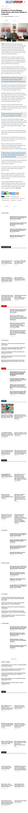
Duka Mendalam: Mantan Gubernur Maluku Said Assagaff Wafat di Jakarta (19, 785)
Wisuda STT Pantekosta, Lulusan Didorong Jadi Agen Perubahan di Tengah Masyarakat (17, 573)
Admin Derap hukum (9, 16)
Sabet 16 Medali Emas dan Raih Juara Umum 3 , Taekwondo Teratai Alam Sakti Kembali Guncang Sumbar (7, 707)
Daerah (5, 8)
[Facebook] (2, 193)
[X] (5, 193)
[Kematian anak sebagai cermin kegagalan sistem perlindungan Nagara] (7, 760)
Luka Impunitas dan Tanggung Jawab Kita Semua (20, 801)
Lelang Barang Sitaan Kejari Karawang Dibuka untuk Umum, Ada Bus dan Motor (7, 262)
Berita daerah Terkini (15, 198)
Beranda (2, 6)
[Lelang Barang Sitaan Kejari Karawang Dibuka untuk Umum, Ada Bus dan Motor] (7, 254)
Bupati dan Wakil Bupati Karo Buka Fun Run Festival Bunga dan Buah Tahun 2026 (7, 742)
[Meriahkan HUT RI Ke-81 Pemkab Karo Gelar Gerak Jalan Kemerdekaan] (20, 699)
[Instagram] (10, 193)
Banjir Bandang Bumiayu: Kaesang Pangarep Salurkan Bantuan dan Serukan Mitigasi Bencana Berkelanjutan (7, 802)
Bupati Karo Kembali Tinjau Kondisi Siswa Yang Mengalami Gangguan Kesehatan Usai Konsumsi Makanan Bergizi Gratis (18, 332)
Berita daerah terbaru (6, 198)
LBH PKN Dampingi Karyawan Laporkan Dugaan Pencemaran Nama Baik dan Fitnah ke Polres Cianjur (20, 297)
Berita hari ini (22, 198)
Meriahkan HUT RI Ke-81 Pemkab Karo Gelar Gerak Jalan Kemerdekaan (19, 707)
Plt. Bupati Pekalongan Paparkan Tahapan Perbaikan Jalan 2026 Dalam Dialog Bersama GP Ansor (18, 379)
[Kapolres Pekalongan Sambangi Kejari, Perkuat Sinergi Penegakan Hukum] (20, 271)
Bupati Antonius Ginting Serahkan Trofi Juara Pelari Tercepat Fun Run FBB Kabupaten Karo (19, 725)
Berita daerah (7, 196)
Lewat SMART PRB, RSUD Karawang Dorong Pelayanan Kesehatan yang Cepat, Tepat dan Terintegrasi (7, 434)
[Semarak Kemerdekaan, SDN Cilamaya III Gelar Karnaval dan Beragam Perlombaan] (5, 224)
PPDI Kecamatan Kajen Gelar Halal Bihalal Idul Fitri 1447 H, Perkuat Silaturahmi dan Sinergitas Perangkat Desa (18, 386)
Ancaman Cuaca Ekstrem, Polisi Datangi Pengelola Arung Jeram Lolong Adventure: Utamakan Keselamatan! (13, 674)
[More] (19, 20)
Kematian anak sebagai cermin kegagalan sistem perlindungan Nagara (6, 767)
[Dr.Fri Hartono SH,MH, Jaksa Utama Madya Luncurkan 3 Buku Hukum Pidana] (20, 254)
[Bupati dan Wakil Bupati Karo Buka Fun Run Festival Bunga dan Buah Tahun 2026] (7, 735)
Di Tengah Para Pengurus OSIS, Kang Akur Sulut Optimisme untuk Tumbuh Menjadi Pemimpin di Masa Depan (18, 567)
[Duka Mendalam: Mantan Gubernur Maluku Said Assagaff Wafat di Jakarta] (20, 778)
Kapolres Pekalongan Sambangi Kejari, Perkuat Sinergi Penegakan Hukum (19, 278)
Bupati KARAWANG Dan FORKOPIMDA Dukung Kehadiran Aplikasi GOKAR (6, 475)
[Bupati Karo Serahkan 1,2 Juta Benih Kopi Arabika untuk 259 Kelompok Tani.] (20, 426)
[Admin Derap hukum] (2, 16)
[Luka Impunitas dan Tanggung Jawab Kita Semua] (20, 794)
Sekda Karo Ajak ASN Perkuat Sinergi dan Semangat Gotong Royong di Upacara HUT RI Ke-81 (18, 230)
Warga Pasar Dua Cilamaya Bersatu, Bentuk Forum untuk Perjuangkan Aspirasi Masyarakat (20, 416)
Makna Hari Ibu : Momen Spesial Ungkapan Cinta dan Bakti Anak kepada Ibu (7, 785)
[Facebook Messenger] (13, 193)
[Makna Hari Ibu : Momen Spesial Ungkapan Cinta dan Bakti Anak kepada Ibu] (7, 778)
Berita (7, 6)
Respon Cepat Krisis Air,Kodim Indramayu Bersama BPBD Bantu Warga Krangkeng (7, 496)
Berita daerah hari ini (15, 196)
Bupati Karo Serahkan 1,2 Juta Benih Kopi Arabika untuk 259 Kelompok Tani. (20, 434)
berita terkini (19, 200)
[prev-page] (2, 242)
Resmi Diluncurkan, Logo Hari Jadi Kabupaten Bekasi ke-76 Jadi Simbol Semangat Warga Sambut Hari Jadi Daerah (20, 452)
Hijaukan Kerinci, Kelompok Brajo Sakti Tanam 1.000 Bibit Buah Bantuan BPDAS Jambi (7, 416)
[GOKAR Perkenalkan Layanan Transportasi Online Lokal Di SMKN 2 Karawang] (5, 641)
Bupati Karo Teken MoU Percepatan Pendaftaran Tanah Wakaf (18, 579)
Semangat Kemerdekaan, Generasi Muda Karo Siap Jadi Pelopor (17, 236)
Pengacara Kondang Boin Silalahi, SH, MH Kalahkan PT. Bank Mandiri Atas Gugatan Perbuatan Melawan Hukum (7, 279)
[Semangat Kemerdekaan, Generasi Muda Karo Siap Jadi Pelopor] (5, 237)
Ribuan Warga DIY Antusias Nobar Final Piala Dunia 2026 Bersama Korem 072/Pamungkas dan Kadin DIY (20, 744)
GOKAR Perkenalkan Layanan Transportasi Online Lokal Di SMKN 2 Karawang (18, 640)
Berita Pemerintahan (5, 200)
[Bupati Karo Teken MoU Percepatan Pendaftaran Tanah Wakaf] (5, 580)
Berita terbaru (13, 200)
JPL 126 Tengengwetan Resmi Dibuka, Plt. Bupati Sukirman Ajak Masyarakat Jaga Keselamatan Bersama (7, 452)
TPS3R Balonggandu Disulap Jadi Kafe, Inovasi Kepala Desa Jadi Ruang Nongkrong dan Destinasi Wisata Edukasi (20, 768)
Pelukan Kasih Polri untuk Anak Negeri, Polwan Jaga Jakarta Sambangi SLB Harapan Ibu (6, 516)
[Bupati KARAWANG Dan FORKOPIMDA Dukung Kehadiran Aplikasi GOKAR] (7, 468)
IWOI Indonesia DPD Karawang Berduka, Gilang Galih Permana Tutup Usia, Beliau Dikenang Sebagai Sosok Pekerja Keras (18, 317)
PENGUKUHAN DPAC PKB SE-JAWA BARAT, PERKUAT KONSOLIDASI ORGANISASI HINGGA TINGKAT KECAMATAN (18, 373)
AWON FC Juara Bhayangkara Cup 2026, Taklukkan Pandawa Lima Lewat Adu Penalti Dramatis (7, 725)
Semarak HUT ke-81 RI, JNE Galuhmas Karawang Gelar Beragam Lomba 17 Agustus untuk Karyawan (18, 217)
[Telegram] (15, 193)
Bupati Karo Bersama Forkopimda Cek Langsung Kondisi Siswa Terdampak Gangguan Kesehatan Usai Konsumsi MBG (17, 325)
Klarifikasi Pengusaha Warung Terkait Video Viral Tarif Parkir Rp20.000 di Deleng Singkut (18, 311)
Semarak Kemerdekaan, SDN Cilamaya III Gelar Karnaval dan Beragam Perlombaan (18, 224)
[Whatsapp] (8, 193)
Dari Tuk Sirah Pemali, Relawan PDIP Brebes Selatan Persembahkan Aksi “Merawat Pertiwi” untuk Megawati (18, 392)
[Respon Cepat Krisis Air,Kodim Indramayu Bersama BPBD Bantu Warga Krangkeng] (7, 488)
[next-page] (4, 242)
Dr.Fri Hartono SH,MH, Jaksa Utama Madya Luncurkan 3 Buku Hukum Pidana (20, 262)
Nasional (9, 8)
